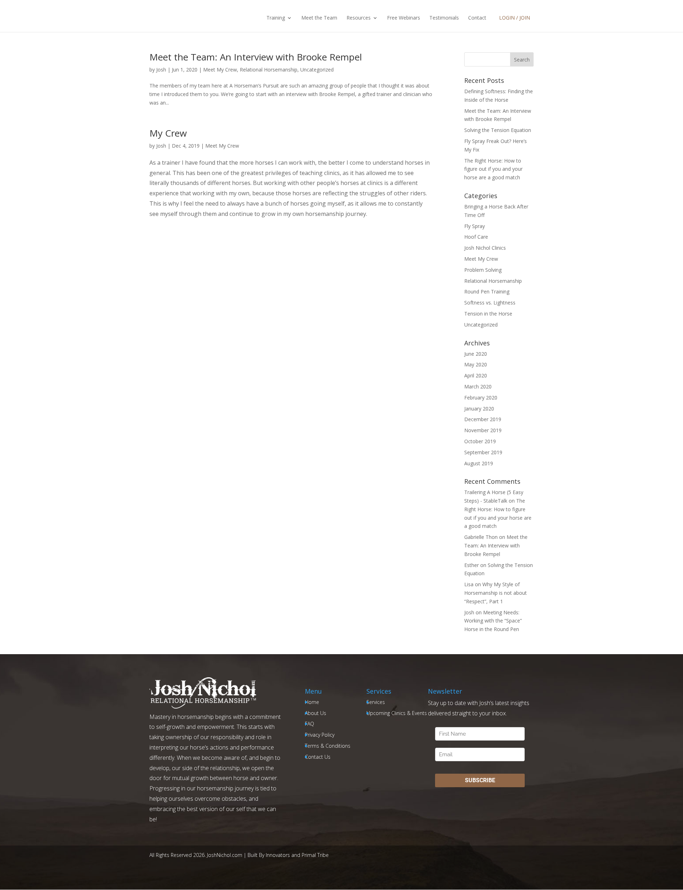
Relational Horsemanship (268, 69)
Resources (358, 18)
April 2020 (475, 375)
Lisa (468, 584)
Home (312, 702)
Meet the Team (319, 18)
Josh (161, 69)
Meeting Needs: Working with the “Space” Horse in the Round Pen (493, 621)
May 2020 (475, 364)
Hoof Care (476, 236)
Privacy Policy (319, 734)
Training (275, 18)
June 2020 (475, 353)
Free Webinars (403, 18)
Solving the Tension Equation (497, 130)
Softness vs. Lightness (489, 302)
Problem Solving (483, 269)
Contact (477, 18)
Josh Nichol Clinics (485, 247)
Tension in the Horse (488, 313)
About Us (315, 713)
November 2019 (483, 430)
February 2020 (480, 397)
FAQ (309, 723)
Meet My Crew (220, 69)
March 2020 (478, 386)
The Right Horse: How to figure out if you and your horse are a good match (493, 169)
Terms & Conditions (327, 745)
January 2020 (479, 408)
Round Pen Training (486, 291)
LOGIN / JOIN (514, 17)
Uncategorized (317, 69)
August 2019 (478, 463)
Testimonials (444, 18)
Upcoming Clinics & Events (396, 713)
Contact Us (317, 756)
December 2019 (482, 419)
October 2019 (480, 441)
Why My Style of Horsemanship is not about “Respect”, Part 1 (495, 593)
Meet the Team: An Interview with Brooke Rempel (255, 57)
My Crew (168, 133)
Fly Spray (474, 226)
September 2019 (483, 452)
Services (375, 702)
